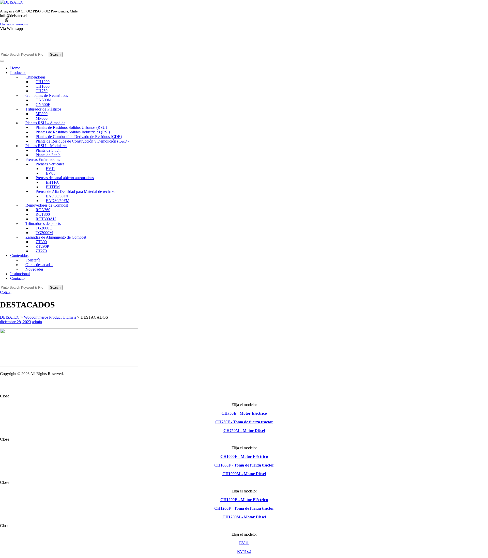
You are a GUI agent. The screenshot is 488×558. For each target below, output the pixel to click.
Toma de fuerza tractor (253, 422)
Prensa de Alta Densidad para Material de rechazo (75, 191)
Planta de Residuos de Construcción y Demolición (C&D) (82, 141)
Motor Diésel (254, 430)
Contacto (17, 278)
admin (37, 322)
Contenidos (19, 255)
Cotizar (6, 292)
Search (55, 54)
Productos (18, 72)
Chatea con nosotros (14, 24)
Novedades (34, 269)
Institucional (20, 274)
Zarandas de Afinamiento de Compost (55, 237)
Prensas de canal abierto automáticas (65, 178)
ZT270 (41, 251)
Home (15, 68)
